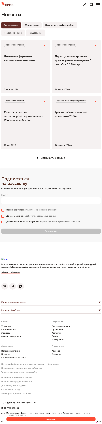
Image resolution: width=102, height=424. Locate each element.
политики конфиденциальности (41, 209)
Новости (5, 354)
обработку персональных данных (39, 216)
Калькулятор (58, 339)
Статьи (55, 336)
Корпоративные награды (13, 357)
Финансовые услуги (11, 336)
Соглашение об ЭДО (11, 389)
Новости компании (13, 33)
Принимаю (51, 419)
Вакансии (56, 354)
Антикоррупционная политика (16, 393)
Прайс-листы (58, 329)
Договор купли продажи (13, 385)
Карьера (56, 351)
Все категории (11, 25)
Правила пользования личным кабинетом (21, 368)
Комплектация (8, 329)
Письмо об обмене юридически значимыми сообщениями (30, 364)
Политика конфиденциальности (16, 381)
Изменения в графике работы (59, 25)
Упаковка (5, 333)
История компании (10, 351)
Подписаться (51, 231)
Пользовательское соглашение (16, 377)
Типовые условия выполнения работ (19, 372)
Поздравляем (35, 33)
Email (4, 195)
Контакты (56, 333)
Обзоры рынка (31, 25)
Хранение (6, 326)
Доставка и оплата (61, 326)
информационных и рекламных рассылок (60, 221)
